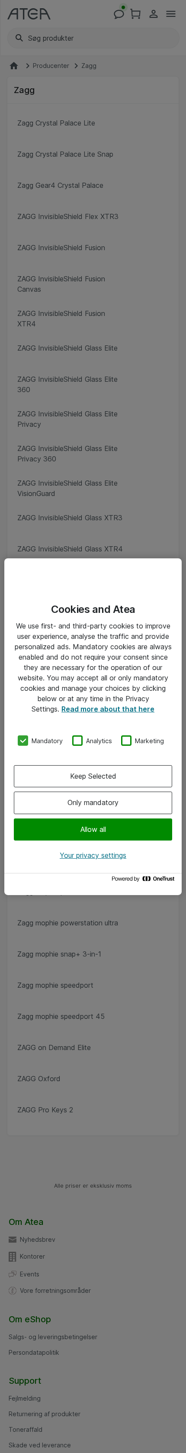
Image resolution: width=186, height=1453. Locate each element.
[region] (93, 726)
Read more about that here (107, 708)
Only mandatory (93, 802)
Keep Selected (93, 776)
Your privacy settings (93, 855)
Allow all (93, 829)
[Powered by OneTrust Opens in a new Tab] (144, 881)
